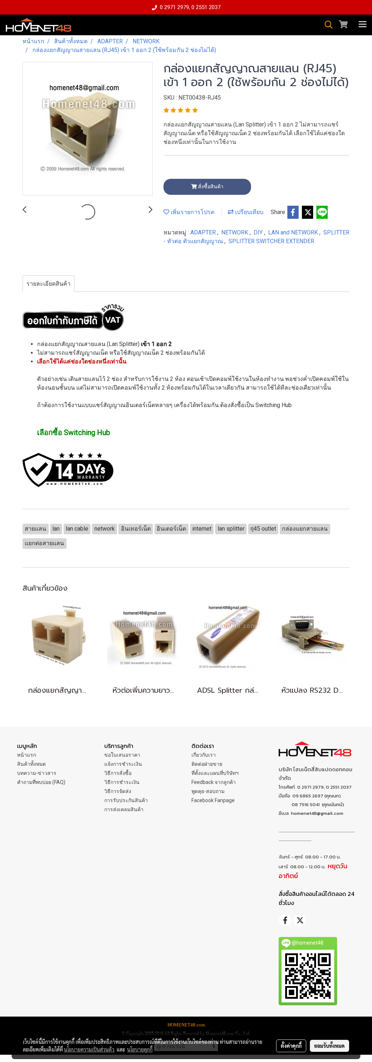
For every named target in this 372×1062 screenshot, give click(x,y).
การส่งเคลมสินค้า (123, 809)
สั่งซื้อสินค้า (210, 186)
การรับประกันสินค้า (126, 800)
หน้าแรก (26, 755)
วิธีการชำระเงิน (122, 782)
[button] (326, 25)
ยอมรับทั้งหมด (329, 1045)
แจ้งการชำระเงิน (123, 764)
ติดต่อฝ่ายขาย (206, 764)
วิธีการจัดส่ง (117, 791)
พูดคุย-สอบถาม (208, 791)
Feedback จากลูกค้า (213, 782)
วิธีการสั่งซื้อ (118, 773)
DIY (259, 232)
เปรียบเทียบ (248, 212)
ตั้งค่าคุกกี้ (291, 1045)
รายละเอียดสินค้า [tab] (48, 283)
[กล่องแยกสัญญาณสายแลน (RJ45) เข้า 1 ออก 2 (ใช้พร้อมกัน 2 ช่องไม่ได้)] (87, 129)
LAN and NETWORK (293, 232)
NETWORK (235, 232)
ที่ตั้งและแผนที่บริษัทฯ (215, 773)
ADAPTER (203, 232)
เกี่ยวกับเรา (203, 755)
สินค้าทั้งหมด (31, 764)
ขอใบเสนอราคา (122, 755)
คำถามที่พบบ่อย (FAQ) (41, 782)
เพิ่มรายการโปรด (191, 212)
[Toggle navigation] (363, 25)
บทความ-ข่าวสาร (36, 773)
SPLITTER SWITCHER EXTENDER (271, 241)
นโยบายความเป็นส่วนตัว (89, 1049)
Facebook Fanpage (213, 800)
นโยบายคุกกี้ (140, 1049)
